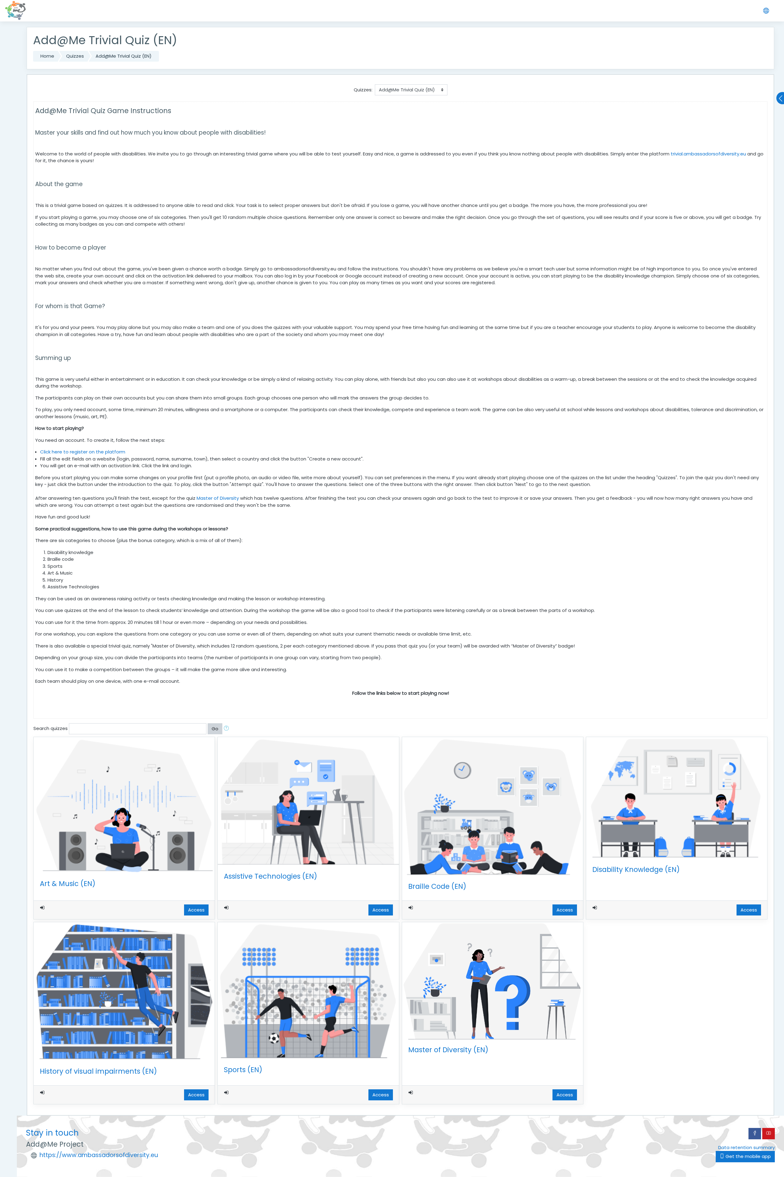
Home (47, 56)
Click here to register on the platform (82, 452)
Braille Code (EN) (437, 886)
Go (215, 728)
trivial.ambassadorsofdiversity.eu (708, 154)
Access (196, 910)
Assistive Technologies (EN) (270, 876)
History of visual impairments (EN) (98, 1071)
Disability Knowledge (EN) (636, 869)
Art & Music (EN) (68, 883)
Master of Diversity (218, 498)
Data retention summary (746, 1147)
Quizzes (75, 56)
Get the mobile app (747, 1156)
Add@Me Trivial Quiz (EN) (124, 56)
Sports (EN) (243, 1070)
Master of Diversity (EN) (448, 1050)
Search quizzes (50, 728)
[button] (228, 729)
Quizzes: (363, 89)
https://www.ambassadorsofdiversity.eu (99, 1155)
